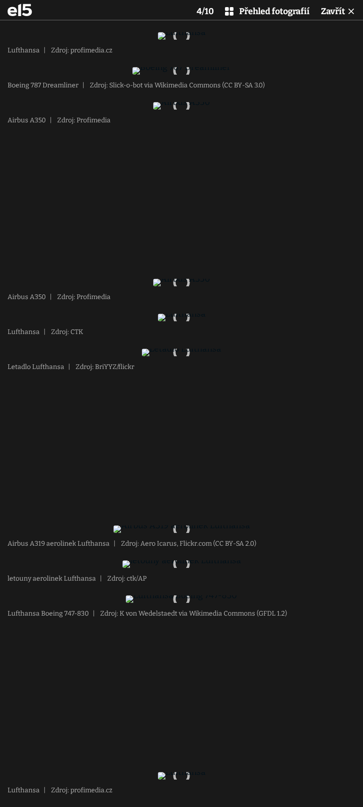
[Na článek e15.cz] (20, 10)
